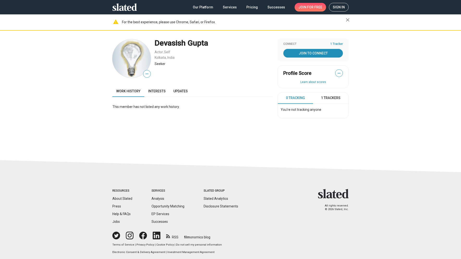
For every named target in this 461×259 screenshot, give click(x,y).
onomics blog (197, 237)
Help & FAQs (121, 214)
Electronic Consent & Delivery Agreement (138, 252)
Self (167, 52)
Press (116, 206)
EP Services (160, 214)
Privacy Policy (145, 244)
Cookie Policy (165, 244)
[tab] (295, 98)
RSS (175, 237)
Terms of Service (123, 244)
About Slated (122, 198)
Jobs (116, 222)
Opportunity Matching (168, 206)
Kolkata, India (165, 57)
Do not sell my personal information (199, 244)
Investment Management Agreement (190, 252)
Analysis (158, 198)
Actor (159, 52)
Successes (160, 222)
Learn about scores (313, 82)
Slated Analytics (216, 198)
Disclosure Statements (221, 206)
